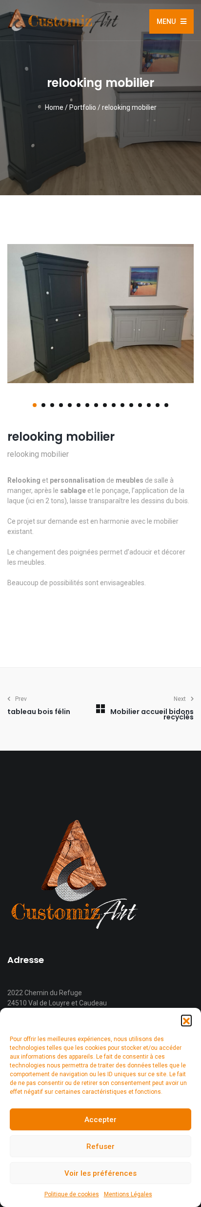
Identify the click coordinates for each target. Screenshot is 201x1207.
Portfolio (82, 107)
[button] (186, 1020)
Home (54, 107)
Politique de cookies (71, 1194)
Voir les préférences (100, 1173)
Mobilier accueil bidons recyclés (152, 714)
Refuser (100, 1146)
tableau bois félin (38, 711)
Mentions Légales (128, 1194)
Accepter (100, 1119)
